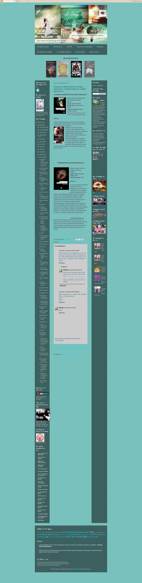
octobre (42, 132)
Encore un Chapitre (41, 465)
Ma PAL (69, 47)
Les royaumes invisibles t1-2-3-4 (43, 273)
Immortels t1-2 (43, 315)
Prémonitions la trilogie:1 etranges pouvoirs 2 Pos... (43, 368)
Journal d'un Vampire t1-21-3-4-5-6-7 (43, 297)
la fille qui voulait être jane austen (43, 208)
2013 (39, 125)
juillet (41, 141)
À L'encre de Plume (42, 499)
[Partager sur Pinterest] (82, 239)
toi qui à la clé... (43, 192)
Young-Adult (91, 537)
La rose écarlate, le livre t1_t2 (43, 326)
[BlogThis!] (78, 239)
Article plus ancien (80, 348)
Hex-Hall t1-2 (43, 322)
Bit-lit (60, 242)
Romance (50, 537)
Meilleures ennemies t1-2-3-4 (43, 179)
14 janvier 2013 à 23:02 (72, 291)
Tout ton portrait (43, 241)
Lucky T (41, 233)
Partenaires (100, 47)
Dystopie (102, 532)
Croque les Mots (43, 471)
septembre (43, 135)
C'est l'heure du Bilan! (54, 532)
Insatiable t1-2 (43, 293)
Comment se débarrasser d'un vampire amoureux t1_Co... (43, 342)
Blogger (89, 569)
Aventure (39, 532)
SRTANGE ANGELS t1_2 (42, 334)
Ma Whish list (57, 47)
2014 (39, 122)
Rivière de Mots (42, 489)
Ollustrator (77, 569)
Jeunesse (73, 242)
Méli (64, 270)
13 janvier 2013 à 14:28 (72, 250)
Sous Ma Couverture (41, 482)
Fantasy (54, 534)
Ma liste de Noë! (80, 52)
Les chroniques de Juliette (64, 52)
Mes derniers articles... (43, 47)
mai (41, 146)
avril (41, 149)
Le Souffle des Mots (42, 492)
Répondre (62, 263)
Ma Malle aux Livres (42, 478)
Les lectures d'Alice (41, 458)
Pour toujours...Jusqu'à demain (43, 196)
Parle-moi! (42, 246)
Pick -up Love (43, 244)
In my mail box (63, 534)
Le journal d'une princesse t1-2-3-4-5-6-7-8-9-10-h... (43, 162)
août (41, 139)
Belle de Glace (43, 290)
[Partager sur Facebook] (81, 239)
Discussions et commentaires (84, 47)
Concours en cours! (94, 52)
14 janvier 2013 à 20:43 (75, 270)
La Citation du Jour (85, 534)
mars (41, 152)
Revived (41, 330)
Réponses (64, 267)
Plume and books (41, 503)
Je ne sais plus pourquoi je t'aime (43, 237)
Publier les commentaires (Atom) (71, 354)
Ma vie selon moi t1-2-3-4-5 (43, 174)
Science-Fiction (60, 537)
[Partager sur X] (79, 239)
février (42, 154)
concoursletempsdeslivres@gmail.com (99, 143)
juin (41, 144)
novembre (43, 130)
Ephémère (41, 520)
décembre (43, 127)
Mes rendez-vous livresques (44, 52)
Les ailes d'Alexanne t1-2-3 (43, 283)
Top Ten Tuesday (75, 536)
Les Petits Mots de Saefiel (42, 517)
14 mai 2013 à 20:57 (70, 307)
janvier (42, 157)
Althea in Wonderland (41, 461)
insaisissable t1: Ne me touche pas (43, 360)
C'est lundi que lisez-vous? (76, 532)
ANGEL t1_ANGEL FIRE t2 (43, 349)
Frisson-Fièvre (43, 287)
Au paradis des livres (42, 506)
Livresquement (42, 469)
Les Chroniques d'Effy (43, 486)
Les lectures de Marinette (42, 454)
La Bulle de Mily (43, 514)
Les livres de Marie (42, 510)
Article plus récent (61, 348)
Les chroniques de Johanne (43, 474)
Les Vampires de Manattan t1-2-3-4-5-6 (43, 302)
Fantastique (66, 242)
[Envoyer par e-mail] (76, 239)
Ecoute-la (42, 204)
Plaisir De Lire (42, 496)
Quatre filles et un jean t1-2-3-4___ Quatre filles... (43, 220)
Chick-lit (96, 532)
